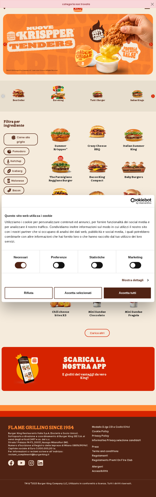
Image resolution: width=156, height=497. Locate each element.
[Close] (152, 4)
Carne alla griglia (23, 139)
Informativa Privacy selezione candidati (116, 440)
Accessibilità (100, 471)
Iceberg (17, 170)
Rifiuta (28, 293)
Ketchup (16, 161)
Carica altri (97, 333)
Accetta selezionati (78, 293)
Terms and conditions (105, 451)
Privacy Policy (100, 435)
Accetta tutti (127, 293)
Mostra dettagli (133, 280)
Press (95, 446)
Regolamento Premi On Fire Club (112, 460)
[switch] (59, 265)
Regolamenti (100, 455)
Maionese (17, 180)
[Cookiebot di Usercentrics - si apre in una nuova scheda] (133, 201)
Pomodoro (19, 151)
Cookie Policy (100, 431)
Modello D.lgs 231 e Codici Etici (111, 426)
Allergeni (97, 466)
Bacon (17, 190)
